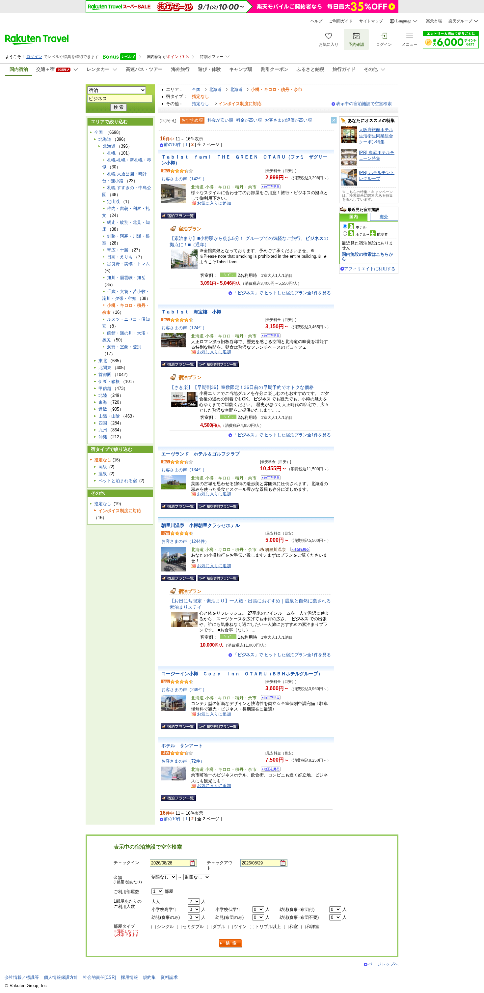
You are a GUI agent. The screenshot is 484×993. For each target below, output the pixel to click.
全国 (196, 89)
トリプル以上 (268, 926)
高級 (102, 466)
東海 (102, 402)
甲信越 (104, 388)
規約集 (149, 977)
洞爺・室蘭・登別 (124, 346)
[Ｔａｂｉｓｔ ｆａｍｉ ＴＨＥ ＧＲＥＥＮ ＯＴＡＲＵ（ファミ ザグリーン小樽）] (268, 187)
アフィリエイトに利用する (369, 268)
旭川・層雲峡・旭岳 (126, 277)
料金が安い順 (220, 120)
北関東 (104, 367)
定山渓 (113, 201)
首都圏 (104, 374)
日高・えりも (120, 256)
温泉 (102, 473)
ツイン (240, 926)
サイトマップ (371, 21)
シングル (165, 926)
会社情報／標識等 (22, 977)
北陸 (102, 395)
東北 (102, 360)
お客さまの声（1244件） (185, 541)
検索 (231, 943)
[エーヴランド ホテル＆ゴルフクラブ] (268, 478)
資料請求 (169, 977)
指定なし (200, 103)
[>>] (334, 120)
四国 (102, 423)
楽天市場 (434, 21)
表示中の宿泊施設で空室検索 (364, 103)
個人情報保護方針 (61, 977)
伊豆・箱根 (109, 381)
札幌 (111, 153)
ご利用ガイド (341, 21)
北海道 (215, 89)
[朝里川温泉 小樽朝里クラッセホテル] (298, 550)
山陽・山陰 (109, 416)
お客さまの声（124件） (184, 327)
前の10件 (172, 144)
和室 (293, 926)
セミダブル (193, 926)
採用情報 (129, 977)
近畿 (102, 409)
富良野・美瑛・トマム (128, 263)
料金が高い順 (249, 120)
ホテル (361, 227)
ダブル (218, 926)
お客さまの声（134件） (184, 469)
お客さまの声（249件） (184, 689)
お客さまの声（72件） (182, 761)
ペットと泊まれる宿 (117, 480)
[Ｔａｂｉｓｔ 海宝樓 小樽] (268, 336)
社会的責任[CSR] (99, 977)
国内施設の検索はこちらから (367, 256)
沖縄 (102, 436)
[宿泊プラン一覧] (178, 216)
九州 (102, 429)
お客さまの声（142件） (184, 178)
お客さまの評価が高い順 (288, 120)
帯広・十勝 (117, 250)
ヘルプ (316, 21)
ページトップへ (383, 964)
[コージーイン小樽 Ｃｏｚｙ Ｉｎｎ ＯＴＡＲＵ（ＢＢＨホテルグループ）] (268, 698)
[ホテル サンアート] (268, 770)
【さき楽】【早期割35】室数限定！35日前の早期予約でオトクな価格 (242, 387)
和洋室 (313, 926)
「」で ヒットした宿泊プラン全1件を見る (282, 292)
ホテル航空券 (372, 234)
